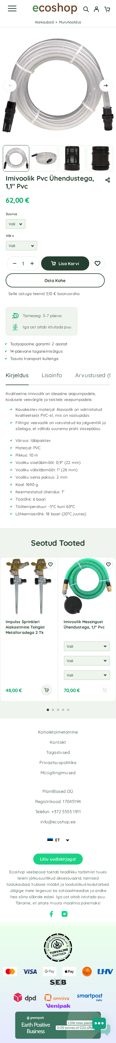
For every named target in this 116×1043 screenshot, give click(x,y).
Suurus (11, 214)
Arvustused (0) (95, 375)
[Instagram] (64, 913)
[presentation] (10, 85)
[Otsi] (86, 9)
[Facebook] (51, 913)
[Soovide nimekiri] (98, 263)
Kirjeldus (17, 375)
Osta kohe (55, 280)
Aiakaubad (44, 22)
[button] (46, 690)
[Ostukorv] (107, 10)
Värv (10, 236)
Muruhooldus (70, 22)
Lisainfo (52, 375)
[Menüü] (12, 8)
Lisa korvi (69, 263)
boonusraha (68, 293)
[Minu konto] (96, 10)
